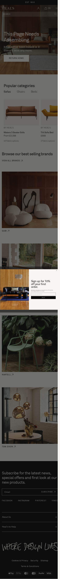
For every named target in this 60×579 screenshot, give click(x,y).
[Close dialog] (56, 270)
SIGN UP (43, 297)
